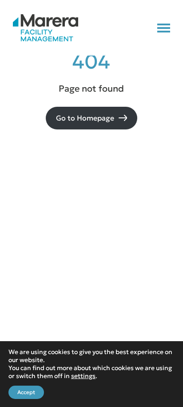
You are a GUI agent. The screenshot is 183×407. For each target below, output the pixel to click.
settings (83, 376)
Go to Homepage (85, 117)
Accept (26, 392)
